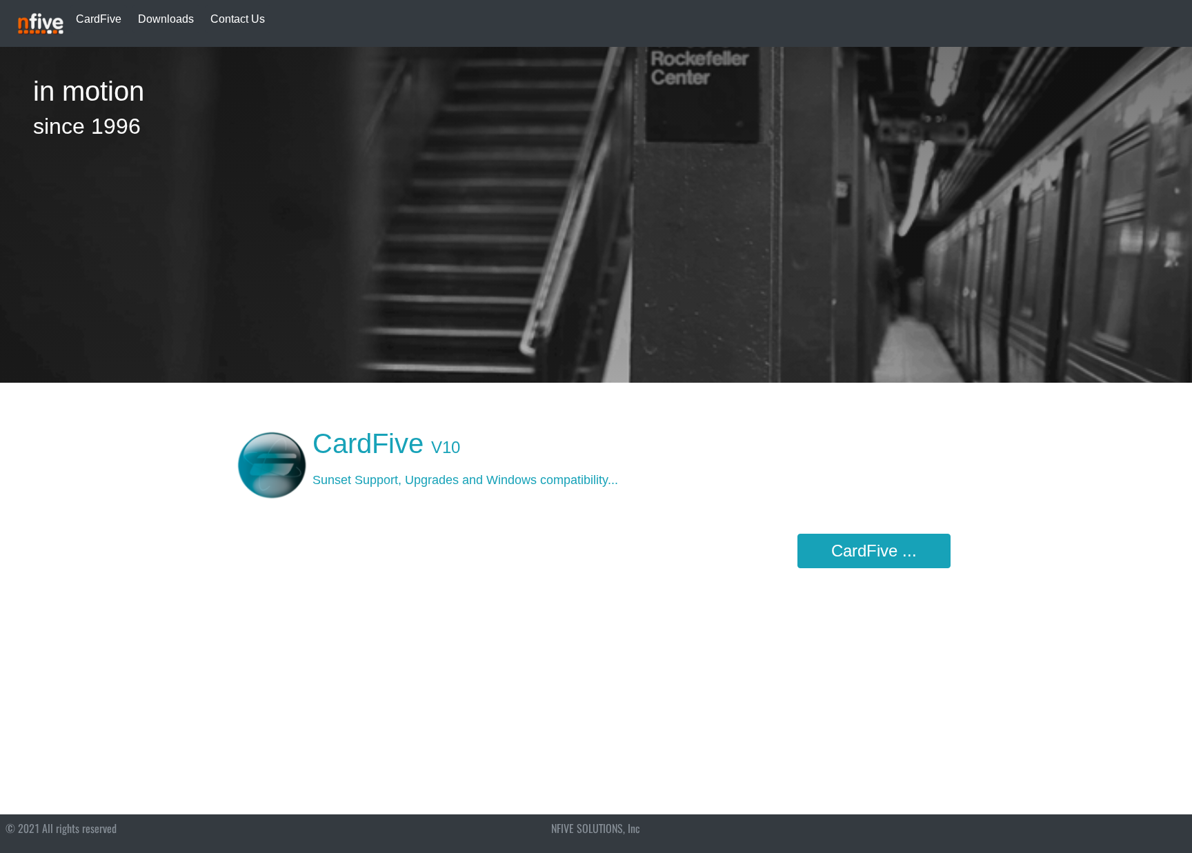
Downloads (166, 19)
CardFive (98, 19)
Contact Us (237, 19)
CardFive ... (874, 550)
